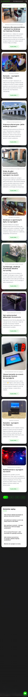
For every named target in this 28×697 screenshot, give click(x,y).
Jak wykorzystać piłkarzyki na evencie (12, 316)
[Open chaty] (25, 693)
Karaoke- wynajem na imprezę (11, 424)
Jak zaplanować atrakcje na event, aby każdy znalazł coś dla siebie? (13, 520)
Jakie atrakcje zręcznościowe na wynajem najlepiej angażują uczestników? (11, 539)
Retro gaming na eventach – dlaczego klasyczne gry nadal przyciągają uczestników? (13, 527)
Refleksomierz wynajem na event (13, 471)
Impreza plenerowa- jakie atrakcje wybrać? (13, 125)
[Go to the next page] (22, 497)
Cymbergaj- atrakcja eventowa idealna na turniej (11, 268)
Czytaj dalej (14, 46)
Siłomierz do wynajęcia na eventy (12, 543)
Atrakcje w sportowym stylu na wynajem (12, 221)
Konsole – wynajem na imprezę (11, 77)
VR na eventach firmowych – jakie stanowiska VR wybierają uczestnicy (13, 532)
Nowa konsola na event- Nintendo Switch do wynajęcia (13, 376)
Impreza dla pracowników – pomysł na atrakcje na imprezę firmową (14, 29)
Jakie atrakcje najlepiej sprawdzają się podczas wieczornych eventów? (13, 515)
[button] (24, 6)
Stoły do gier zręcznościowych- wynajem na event (11, 173)
